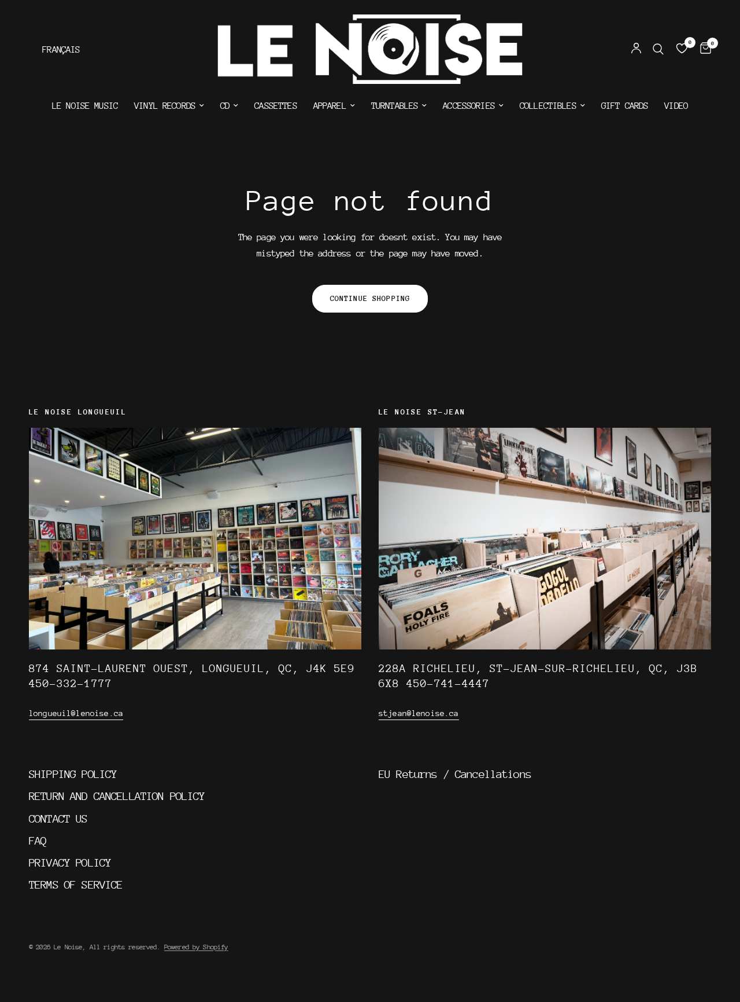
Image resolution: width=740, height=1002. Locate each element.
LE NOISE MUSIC (85, 106)
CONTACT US (58, 818)
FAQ (37, 840)
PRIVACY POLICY (70, 862)
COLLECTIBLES (548, 106)
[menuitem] (85, 106)
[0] (702, 49)
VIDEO (676, 106)
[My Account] (636, 49)
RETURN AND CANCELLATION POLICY (117, 796)
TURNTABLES (395, 106)
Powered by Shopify (196, 947)
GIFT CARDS (625, 106)
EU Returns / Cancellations (455, 774)
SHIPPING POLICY (73, 774)
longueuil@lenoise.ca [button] (76, 713)
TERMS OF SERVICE (76, 884)
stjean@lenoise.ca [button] (419, 713)
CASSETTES (275, 106)
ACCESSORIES (469, 106)
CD (225, 106)
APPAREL (329, 106)
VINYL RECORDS (164, 106)
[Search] (658, 49)
